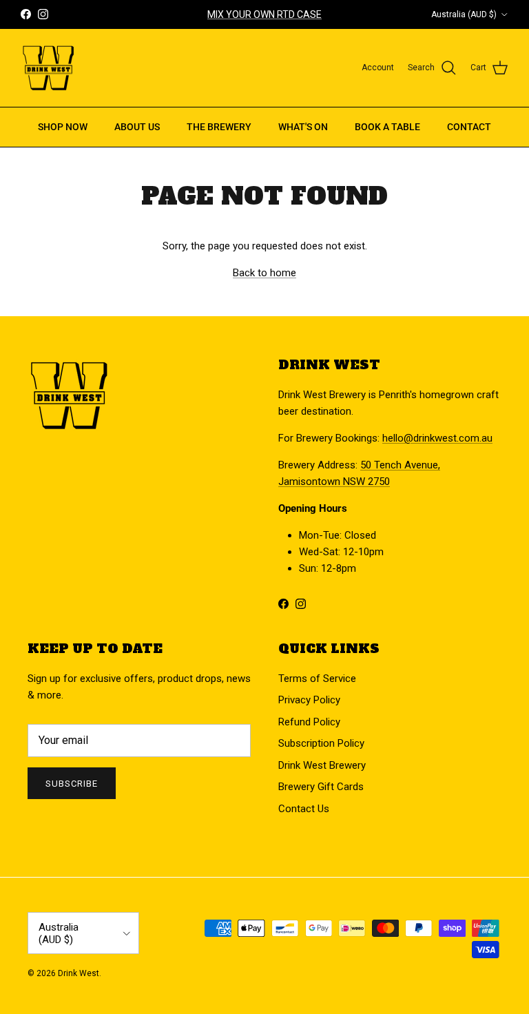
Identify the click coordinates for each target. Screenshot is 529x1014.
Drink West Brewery (322, 765)
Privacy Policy (309, 700)
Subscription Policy (321, 743)
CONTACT (469, 126)
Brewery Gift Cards (321, 786)
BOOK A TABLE (387, 126)
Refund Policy (309, 722)
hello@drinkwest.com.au (437, 438)
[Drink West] (48, 68)
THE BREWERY (219, 126)
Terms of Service (317, 678)
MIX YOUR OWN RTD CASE (264, 14)
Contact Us (303, 809)
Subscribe (71, 783)
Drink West (78, 973)
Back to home (264, 273)
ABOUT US (137, 126)
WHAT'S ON (303, 126)
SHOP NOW (62, 126)
